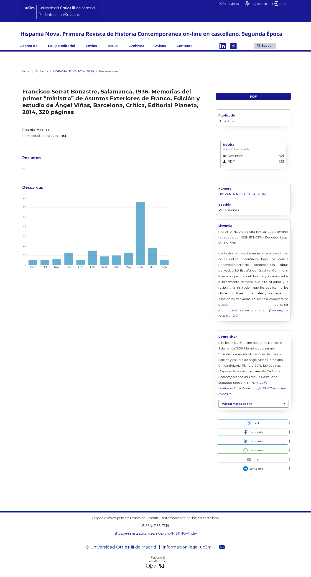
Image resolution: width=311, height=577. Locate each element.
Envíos (91, 46)
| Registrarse (255, 3)
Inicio (26, 71)
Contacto (185, 46)
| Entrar (280, 3)
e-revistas (231, 3)
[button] (253, 422)
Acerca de (28, 46)
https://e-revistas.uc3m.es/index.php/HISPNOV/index (155, 533)
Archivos (136, 46)
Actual (113, 46)
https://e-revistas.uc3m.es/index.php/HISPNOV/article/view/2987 (252, 388)
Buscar (267, 46)
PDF (253, 96)
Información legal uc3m (187, 547)
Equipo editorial (61, 46)
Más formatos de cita (237, 404)
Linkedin (222, 46)
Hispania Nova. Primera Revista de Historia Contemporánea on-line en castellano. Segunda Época (151, 33)
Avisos (160, 46)
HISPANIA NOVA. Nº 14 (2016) (73, 71)
